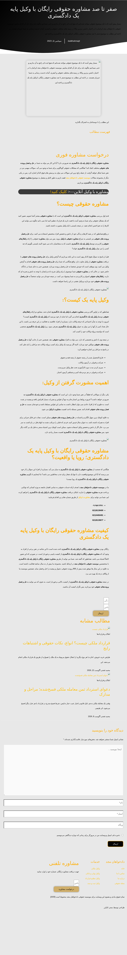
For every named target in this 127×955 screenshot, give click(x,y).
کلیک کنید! (58, 191)
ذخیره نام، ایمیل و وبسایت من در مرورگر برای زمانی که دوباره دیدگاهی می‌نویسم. (88, 835)
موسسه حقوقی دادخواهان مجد (78, 178)
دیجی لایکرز (108, 907)
